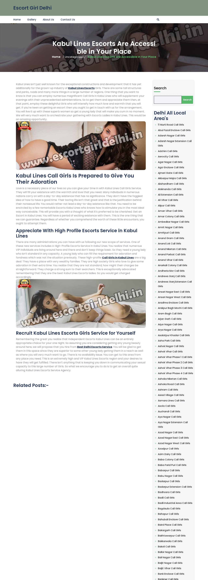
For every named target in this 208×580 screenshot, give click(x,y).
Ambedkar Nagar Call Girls (173, 221)
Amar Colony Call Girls (171, 216)
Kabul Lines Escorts (81, 88)
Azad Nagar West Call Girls (174, 443)
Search (160, 88)
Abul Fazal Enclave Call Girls (174, 130)
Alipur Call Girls (166, 205)
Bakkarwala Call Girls (170, 541)
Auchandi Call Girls (169, 411)
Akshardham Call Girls (171, 183)
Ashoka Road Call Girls (171, 384)
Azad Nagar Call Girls (170, 432)
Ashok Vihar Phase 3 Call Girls (175, 368)
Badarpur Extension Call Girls (175, 486)
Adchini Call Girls (167, 151)
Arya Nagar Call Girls (170, 329)
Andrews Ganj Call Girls (171, 276)
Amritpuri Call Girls (169, 232)
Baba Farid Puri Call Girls (172, 465)
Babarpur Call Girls (169, 470)
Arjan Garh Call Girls (169, 319)
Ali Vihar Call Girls (168, 200)
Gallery (31, 19)
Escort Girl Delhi (32, 7)
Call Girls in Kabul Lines (118, 257)
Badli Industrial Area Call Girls (175, 503)
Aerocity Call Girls (168, 156)
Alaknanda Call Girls (170, 189)
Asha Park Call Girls (169, 340)
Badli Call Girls (166, 497)
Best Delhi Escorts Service (94, 347)
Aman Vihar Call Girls (170, 211)
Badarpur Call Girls (169, 481)
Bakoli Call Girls (167, 546)
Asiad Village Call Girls (171, 395)
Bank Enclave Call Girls (171, 573)
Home (17, 19)
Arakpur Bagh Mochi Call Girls (175, 308)
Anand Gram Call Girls (171, 238)
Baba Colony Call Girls (171, 459)
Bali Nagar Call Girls (169, 557)
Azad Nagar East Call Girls (173, 437)
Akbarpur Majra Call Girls (172, 178)
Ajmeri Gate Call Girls (170, 173)
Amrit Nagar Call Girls (170, 227)
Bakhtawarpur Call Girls (172, 535)
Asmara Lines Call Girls (171, 400)
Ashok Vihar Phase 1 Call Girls (175, 357)
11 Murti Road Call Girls (171, 124)
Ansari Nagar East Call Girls (174, 291)
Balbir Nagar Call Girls (170, 552)
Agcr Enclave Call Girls (171, 167)
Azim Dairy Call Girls (169, 454)
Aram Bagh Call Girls (170, 313)
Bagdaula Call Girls (169, 508)
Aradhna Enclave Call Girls (173, 302)
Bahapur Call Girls (168, 514)
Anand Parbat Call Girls (172, 254)
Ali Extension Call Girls (170, 194)
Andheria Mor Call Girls (171, 270)
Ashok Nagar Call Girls (171, 346)
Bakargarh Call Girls (169, 530)
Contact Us (68, 19)
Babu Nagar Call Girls (170, 476)
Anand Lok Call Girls (169, 243)
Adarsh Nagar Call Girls (171, 135)
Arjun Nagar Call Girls (170, 324)
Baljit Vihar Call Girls (169, 568)
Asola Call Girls (167, 406)
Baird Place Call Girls (170, 524)
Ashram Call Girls (168, 389)
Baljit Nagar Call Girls (170, 563)
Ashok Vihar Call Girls (170, 351)
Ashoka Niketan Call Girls (172, 378)
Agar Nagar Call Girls (170, 162)
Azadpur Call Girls (168, 448)
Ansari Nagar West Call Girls (174, 297)
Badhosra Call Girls (169, 492)
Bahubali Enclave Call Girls (173, 519)
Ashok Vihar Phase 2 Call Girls (175, 362)
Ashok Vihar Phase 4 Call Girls (175, 373)
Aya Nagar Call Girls (169, 416)
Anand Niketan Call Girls (172, 249)
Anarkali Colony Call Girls (172, 265)
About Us (48, 19)
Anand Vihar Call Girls (170, 260)
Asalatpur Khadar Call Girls (174, 335)
